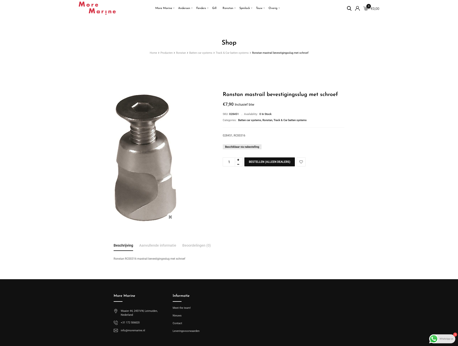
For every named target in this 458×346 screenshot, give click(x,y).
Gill (214, 8)
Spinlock (244, 8)
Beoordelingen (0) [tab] (196, 245)
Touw (259, 8)
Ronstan (228, 8)
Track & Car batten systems (290, 120)
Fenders (201, 8)
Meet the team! (182, 307)
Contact (177, 323)
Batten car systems (249, 120)
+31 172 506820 (130, 322)
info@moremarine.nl (133, 330)
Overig (273, 8)
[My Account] (357, 8)
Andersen (184, 8)
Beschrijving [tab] (123, 245)
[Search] (349, 8)
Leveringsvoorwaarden (186, 331)
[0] (365, 8)
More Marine (163, 8)
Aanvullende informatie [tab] (157, 245)
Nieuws (177, 315)
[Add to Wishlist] (301, 161)
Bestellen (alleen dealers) (269, 162)
